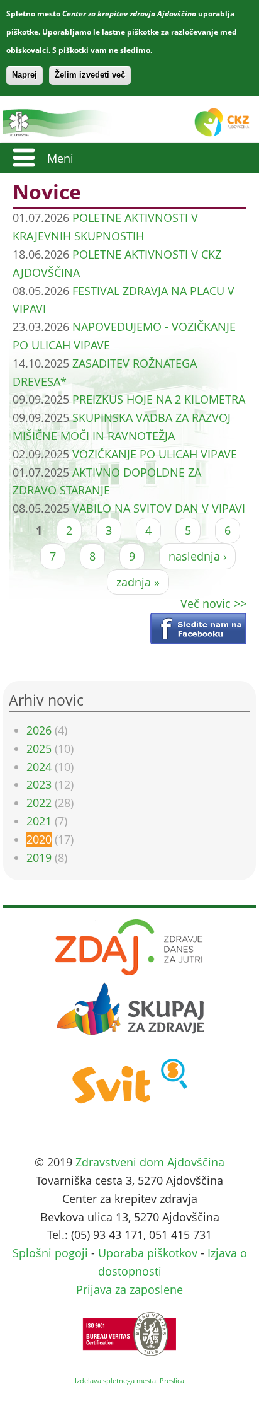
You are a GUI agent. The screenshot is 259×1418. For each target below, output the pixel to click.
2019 (39, 857)
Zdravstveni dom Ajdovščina (149, 1162)
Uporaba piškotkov (147, 1252)
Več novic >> (213, 603)
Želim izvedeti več (90, 74)
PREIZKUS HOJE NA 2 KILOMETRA (158, 399)
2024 (39, 766)
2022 (39, 802)
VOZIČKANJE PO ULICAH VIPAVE (154, 454)
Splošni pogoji (50, 1252)
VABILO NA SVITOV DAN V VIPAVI (158, 508)
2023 (39, 784)
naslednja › (197, 556)
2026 (39, 730)
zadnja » (138, 582)
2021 (39, 820)
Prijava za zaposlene (129, 1289)
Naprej (24, 74)
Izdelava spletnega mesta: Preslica (129, 1380)
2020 (39, 839)
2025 (39, 748)
